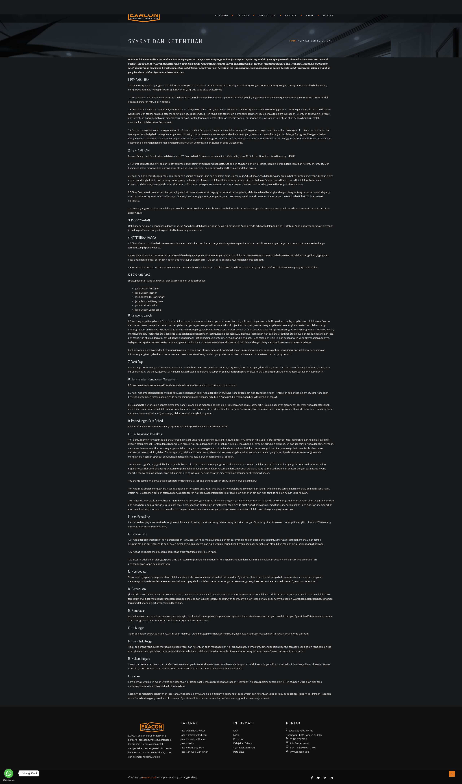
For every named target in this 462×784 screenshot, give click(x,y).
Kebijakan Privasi (151, 426)
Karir (310, 15)
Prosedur (238, 739)
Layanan (243, 15)
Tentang (221, 15)
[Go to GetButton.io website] (8, 780)
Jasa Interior (187, 743)
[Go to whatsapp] (8, 773)
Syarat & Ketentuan (244, 747)
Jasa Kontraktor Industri (194, 735)
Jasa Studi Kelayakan (192, 747)
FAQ (235, 730)
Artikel (291, 15)
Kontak (328, 15)
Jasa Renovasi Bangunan (194, 751)
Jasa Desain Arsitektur (193, 730)
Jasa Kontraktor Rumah (193, 739)
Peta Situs (238, 751)
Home (293, 41)
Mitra (236, 735)
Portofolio (267, 15)
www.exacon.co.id (300, 751)
